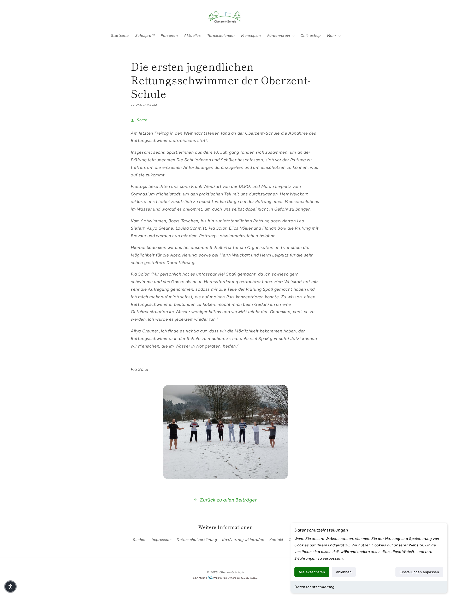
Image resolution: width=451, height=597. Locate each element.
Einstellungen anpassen (419, 572)
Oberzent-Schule (231, 572)
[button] (48, 16)
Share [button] (142, 120)
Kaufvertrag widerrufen (243, 540)
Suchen (140, 540)
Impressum (161, 540)
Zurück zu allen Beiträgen (229, 500)
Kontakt (276, 540)
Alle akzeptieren (312, 572)
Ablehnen (344, 572)
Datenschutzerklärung (314, 587)
